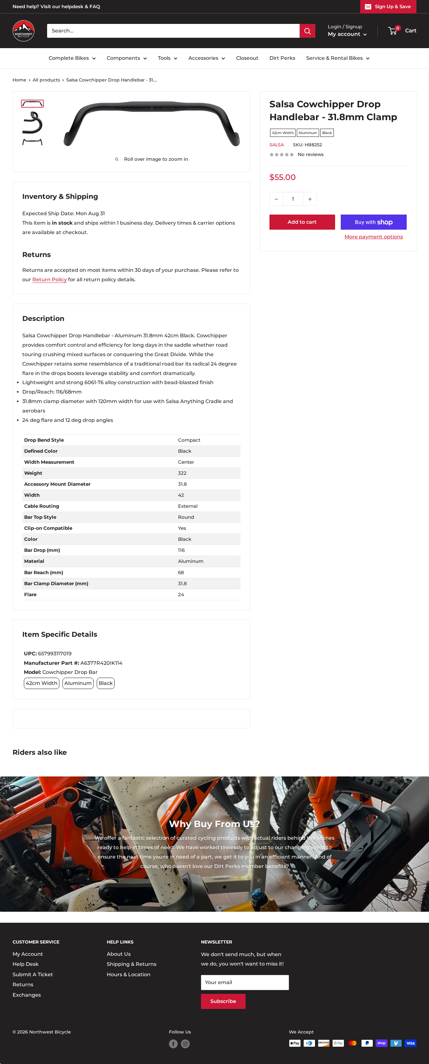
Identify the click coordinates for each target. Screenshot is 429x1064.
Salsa (276, 145)
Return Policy (49, 280)
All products (46, 80)
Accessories (203, 58)
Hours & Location (128, 974)
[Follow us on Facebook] (173, 1043)
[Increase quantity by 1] (310, 199)
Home (19, 80)
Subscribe (223, 1001)
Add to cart (302, 222)
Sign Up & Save (393, 6)
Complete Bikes (69, 58)
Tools (164, 58)
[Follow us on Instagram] (185, 1043)
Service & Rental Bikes (334, 58)
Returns (23, 985)
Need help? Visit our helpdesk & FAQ (56, 6)
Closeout (247, 58)
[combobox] (173, 31)
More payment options (374, 237)
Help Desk (26, 964)
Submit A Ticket (33, 974)
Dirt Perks (282, 58)
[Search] (307, 31)
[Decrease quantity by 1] (276, 199)
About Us (119, 954)
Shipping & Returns (131, 964)
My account (345, 34)
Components (123, 58)
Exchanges (27, 995)
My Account (28, 954)
